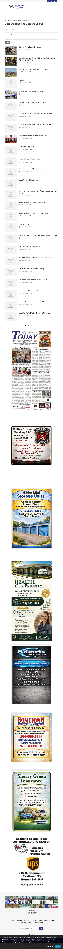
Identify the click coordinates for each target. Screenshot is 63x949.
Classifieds (11, 920)
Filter (7, 42)
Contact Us (27, 920)
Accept (58, 946)
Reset (12, 42)
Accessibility (53, 1)
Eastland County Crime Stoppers (47, 920)
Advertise (19, 920)
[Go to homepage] (16, 7)
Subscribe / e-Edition (26, 922)
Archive (34, 920)
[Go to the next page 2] (55, 325)
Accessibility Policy (38, 922)
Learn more (50, 946)
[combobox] (31, 38)
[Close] (56, 34)
